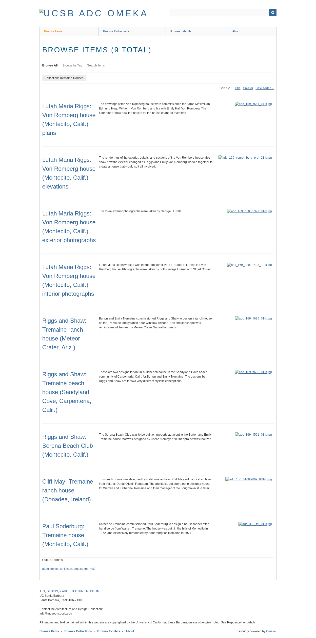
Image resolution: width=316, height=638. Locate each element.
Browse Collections (116, 31)
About (236, 31)
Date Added (263, 88)
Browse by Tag (72, 65)
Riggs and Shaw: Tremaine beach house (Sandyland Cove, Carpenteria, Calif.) (66, 392)
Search (272, 12)
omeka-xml (81, 569)
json (69, 569)
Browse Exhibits (180, 31)
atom (45, 569)
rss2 (93, 569)
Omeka (271, 631)
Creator (248, 88)
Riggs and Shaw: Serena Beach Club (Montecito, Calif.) (67, 445)
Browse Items (53, 31)
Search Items (96, 65)
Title (237, 88)
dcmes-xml (57, 569)
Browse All (50, 65)
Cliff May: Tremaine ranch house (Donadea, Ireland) (67, 490)
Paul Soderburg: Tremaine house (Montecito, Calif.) (65, 535)
